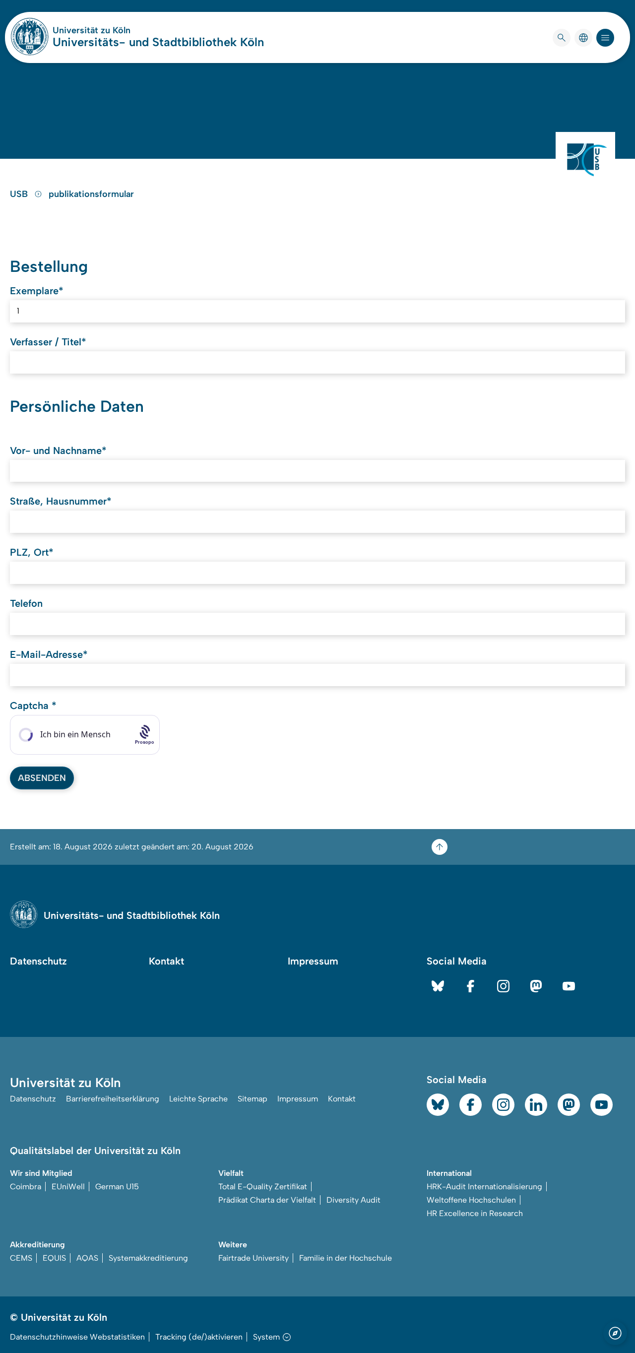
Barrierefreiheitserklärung (112, 1098)
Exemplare (37, 291)
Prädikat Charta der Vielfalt (267, 1200)
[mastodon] (536, 986)
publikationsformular (91, 194)
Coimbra (25, 1186)
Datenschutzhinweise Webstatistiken (77, 1337)
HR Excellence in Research (475, 1213)
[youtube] (569, 986)
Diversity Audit (353, 1200)
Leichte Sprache (198, 1098)
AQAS (87, 1258)
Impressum (313, 961)
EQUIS (54, 1258)
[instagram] (503, 986)
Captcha (33, 705)
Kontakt (166, 961)
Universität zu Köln (121, 30)
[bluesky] (438, 986)
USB (20, 194)
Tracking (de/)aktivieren (199, 1337)
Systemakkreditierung (148, 1258)
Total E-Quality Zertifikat (262, 1186)
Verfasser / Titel (48, 342)
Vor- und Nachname (58, 450)
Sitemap (252, 1098)
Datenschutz (38, 961)
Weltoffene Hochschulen (471, 1200)
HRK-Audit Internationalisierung (484, 1186)
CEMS (21, 1258)
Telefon (26, 603)
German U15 (117, 1186)
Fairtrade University (253, 1258)
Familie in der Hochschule (345, 1258)
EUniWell (68, 1186)
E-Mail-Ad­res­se (49, 654)
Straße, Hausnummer (61, 501)
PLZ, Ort (32, 552)
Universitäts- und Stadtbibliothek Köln (158, 42)
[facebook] (470, 986)
